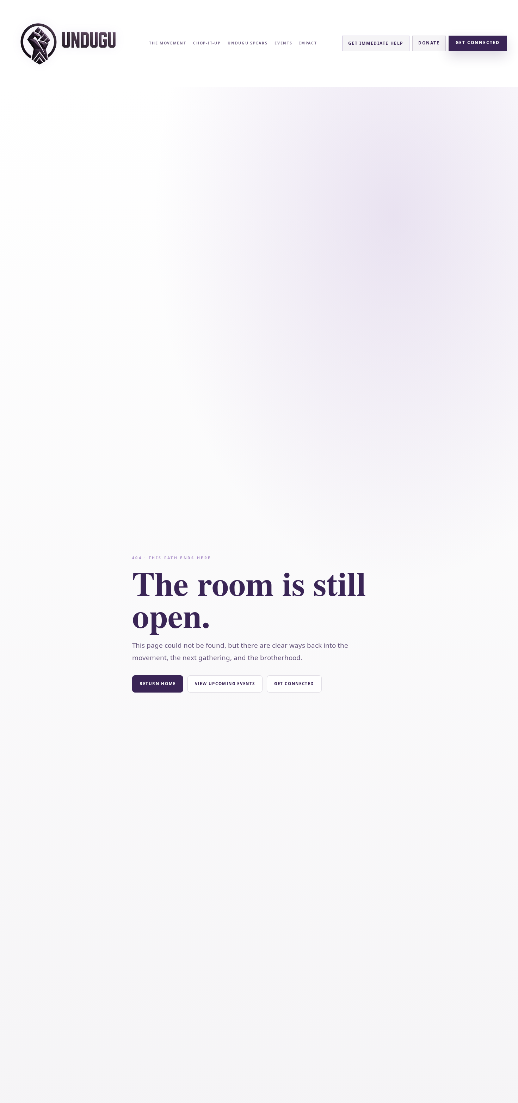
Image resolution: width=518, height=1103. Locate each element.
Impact (308, 43)
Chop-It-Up (207, 43)
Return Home (158, 683)
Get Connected (478, 42)
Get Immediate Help (375, 43)
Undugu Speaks (247, 43)
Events (283, 43)
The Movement (167, 43)
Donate (429, 43)
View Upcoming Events (225, 683)
